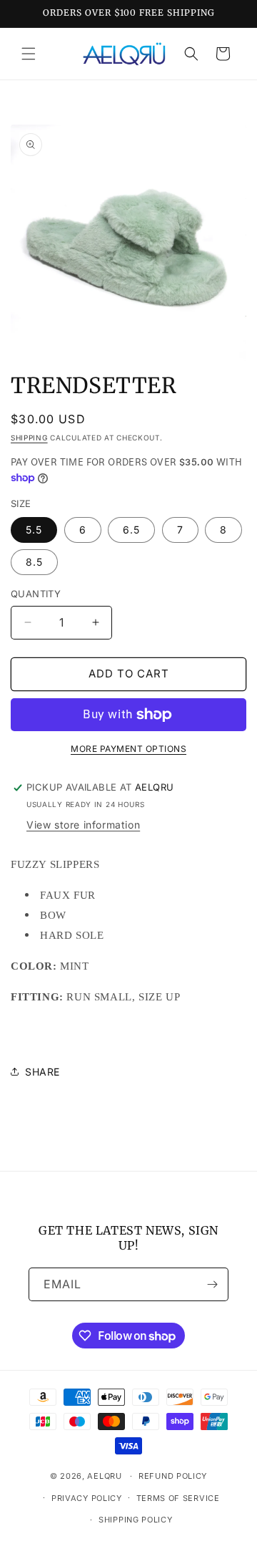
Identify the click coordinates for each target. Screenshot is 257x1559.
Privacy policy (86, 1498)
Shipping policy (136, 1520)
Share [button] (42, 1072)
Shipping (29, 437)
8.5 (34, 562)
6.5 (131, 529)
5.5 (34, 529)
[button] (28, 53)
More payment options (128, 748)
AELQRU (104, 1476)
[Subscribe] (212, 1284)
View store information (83, 825)
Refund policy (172, 1476)
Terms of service (178, 1498)
